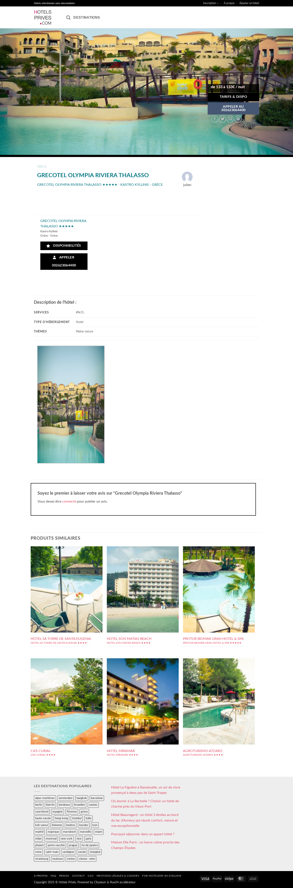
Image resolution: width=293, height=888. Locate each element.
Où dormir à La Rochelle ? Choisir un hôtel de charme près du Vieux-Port (145, 803)
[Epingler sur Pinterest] (238, 119)
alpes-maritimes (45, 798)
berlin (38, 804)
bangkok (82, 798)
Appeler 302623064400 (64, 261)
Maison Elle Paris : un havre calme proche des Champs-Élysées (145, 845)
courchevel (41, 811)
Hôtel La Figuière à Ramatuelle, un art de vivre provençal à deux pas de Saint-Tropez (145, 790)
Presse (64, 875)
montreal (51, 838)
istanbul (77, 818)
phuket (39, 845)
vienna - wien (87, 859)
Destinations (86, 17)
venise (71, 859)
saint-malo (52, 852)
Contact (78, 875)
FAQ (53, 875)
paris (88, 838)
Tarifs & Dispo (233, 96)
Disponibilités (66, 245)
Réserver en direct (66, 572)
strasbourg (41, 859)
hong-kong (61, 818)
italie (88, 818)
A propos (229, 3)
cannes (93, 804)
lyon (94, 825)
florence (72, 811)
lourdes (83, 825)
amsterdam (65, 798)
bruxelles (79, 804)
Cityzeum (100, 882)
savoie (82, 852)
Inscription (209, 3)
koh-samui (41, 825)
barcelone (97, 798)
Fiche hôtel (66, 581)
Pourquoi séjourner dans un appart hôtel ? (142, 834)
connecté (69, 501)
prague (73, 845)
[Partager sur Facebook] (214, 119)
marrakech (69, 832)
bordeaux (64, 804)
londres (70, 825)
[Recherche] (68, 17)
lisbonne (57, 825)
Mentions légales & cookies (118, 875)
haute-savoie (43, 818)
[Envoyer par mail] (230, 119)
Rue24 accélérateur (123, 882)
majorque (53, 832)
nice (79, 838)
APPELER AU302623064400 (233, 108)
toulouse (57, 859)
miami (98, 832)
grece (42, 166)
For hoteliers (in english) (161, 875)
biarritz (50, 804)
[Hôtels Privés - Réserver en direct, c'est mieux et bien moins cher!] (47, 17)
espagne (58, 811)
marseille (85, 832)
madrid (39, 832)
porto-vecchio (56, 845)
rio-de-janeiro (89, 845)
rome (38, 852)
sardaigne (68, 852)
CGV (91, 875)
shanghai (95, 852)
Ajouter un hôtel (249, 3)
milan (38, 838)
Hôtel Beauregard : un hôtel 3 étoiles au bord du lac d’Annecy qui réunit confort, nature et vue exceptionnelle (144, 820)
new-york (66, 838)
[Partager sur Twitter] (222, 119)
